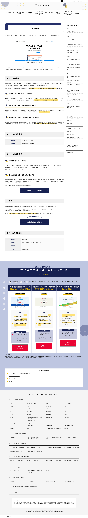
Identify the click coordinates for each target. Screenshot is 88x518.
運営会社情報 (70, 152)
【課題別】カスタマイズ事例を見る (34, 190)
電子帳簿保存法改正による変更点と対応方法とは (73, 119)
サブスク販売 (69, 47)
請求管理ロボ (12, 428)
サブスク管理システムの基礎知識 (74, 44)
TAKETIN (48, 423)
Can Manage (48, 411)
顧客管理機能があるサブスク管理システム (73, 72)
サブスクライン (12, 378)
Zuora (11, 425)
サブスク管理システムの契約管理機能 (73, 77)
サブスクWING (49, 425)
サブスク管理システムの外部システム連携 (73, 55)
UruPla (66, 423)
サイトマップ (79, 516)
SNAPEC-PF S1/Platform (71, 31)
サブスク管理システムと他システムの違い (74, 90)
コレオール (67, 406)
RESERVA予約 (49, 417)
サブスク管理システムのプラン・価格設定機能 (73, 81)
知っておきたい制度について (73, 113)
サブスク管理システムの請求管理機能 (73, 68)
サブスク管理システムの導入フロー (73, 59)
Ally (65, 411)
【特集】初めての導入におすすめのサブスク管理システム (74, 145)
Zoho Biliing (69, 33)
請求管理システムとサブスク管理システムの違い (73, 107)
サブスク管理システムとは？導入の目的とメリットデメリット (73, 51)
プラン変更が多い (70, 134)
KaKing (66, 414)
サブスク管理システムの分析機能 (73, 84)
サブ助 (68, 28)
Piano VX (11, 408)
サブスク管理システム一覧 (73, 25)
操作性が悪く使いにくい (71, 140)
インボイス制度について (71, 116)
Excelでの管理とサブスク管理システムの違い (74, 102)
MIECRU (10, 381)
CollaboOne (48, 414)
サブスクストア (31, 408)
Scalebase (11, 384)
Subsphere (30, 411)
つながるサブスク (70, 39)
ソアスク (29, 428)
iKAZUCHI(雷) (48, 406)
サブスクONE (30, 425)
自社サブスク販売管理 (69, 425)
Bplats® (29, 414)
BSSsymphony (70, 36)
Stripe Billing (30, 423)
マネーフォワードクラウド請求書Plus (53, 428)
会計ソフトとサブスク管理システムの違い (73, 95)
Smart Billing (12, 423)
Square (11, 411)
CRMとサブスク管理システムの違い (73, 99)
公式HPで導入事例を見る (20, 347)
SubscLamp (48, 408)
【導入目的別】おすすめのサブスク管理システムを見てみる (34, 221)
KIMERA (11, 417)
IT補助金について (70, 123)
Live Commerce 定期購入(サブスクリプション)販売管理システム (35, 419)
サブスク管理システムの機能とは (74, 64)
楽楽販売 (66, 428)
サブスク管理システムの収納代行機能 (35, 451)
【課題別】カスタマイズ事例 (73, 128)
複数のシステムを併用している (73, 137)
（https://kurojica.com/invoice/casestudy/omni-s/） (23, 185)
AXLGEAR (11, 414)
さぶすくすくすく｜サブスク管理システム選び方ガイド (73, 1)
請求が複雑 (69, 131)
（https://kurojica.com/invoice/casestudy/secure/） (23, 169)
